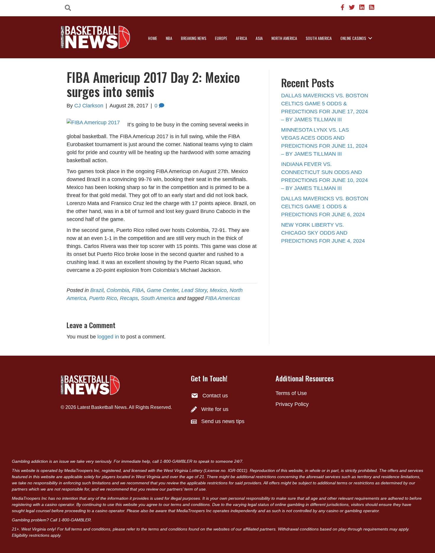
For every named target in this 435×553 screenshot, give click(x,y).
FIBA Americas (222, 298)
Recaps (129, 298)
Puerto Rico (103, 298)
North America (284, 38)
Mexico (218, 290)
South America (319, 38)
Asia (259, 38)
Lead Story (194, 290)
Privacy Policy (292, 404)
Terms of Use (291, 393)
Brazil (97, 290)
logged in (108, 337)
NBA (169, 38)
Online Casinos (353, 38)
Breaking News (193, 38)
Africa (241, 38)
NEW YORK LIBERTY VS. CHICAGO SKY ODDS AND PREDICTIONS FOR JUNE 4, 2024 (323, 233)
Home (152, 38)
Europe (221, 38)
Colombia (118, 290)
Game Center (162, 290)
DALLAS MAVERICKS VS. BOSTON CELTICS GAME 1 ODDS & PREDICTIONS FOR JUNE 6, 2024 (324, 206)
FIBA (138, 290)
